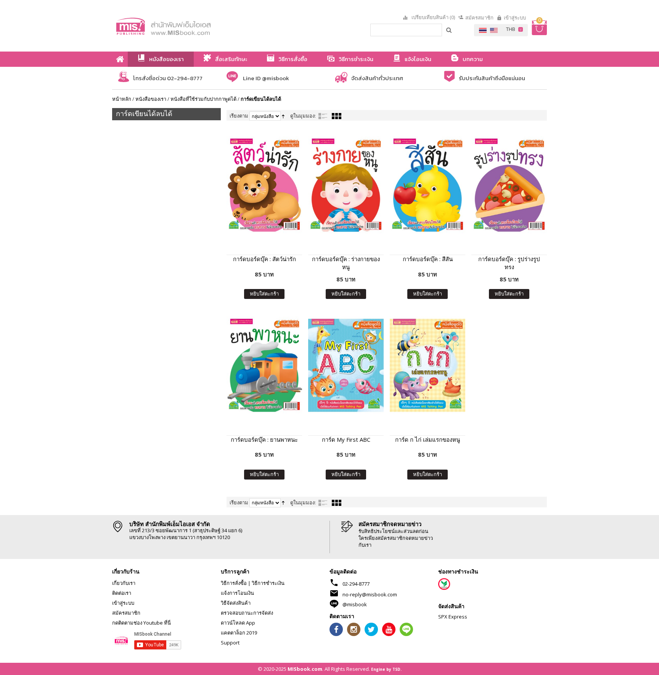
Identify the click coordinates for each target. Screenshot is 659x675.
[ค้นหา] (449, 30)
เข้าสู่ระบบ (515, 17)
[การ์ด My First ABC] (346, 365)
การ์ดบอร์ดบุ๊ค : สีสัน (428, 259)
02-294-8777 (356, 583)
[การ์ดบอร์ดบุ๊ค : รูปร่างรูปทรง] (509, 185)
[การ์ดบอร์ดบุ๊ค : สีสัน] (427, 185)
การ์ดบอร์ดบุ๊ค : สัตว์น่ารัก (264, 259)
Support (230, 642)
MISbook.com (305, 668)
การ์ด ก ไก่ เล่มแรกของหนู (427, 439)
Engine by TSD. (386, 669)
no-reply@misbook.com (369, 594)
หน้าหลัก (121, 98)
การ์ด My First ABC (346, 439)
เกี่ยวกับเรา (123, 583)
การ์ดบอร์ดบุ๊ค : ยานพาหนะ (264, 439)
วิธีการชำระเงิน (268, 583)
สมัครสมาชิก (479, 17)
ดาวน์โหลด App (238, 622)
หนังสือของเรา (150, 98)
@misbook (354, 604)
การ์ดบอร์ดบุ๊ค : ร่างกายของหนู (346, 263)
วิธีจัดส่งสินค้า (236, 602)
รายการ (323, 116)
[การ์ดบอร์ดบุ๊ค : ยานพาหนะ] (264, 365)
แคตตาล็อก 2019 (239, 632)
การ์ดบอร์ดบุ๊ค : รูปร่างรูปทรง (509, 263)
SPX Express (452, 616)
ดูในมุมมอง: (303, 115)
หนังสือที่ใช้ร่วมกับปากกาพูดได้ (203, 98)
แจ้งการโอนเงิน (237, 592)
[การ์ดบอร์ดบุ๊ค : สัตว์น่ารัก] (264, 185)
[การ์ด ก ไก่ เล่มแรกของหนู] (427, 365)
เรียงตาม (239, 115)
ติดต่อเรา (121, 592)
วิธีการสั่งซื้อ (234, 583)
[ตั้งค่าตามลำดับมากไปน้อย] (283, 115)
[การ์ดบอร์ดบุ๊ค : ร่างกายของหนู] (346, 185)
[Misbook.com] (184, 26)
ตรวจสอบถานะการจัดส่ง (247, 612)
